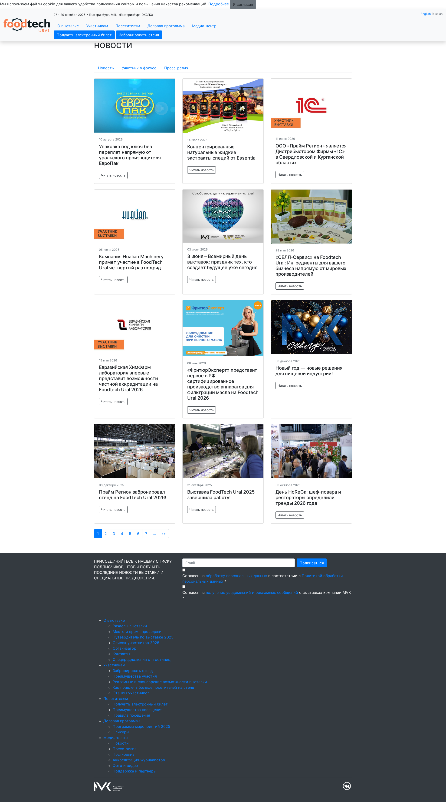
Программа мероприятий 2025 (141, 726)
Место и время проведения (138, 631)
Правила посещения (131, 715)
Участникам (97, 25)
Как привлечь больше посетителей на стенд (153, 687)
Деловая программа (166, 25)
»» (164, 533)
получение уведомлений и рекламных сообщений (252, 592)
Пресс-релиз (176, 68)
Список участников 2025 (136, 642)
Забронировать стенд (139, 35)
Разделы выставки (130, 626)
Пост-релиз (123, 754)
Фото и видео (125, 765)
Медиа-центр (204, 25)
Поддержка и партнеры (134, 771)
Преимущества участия (135, 676)
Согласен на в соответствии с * (262, 578)
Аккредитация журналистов (139, 760)
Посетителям (127, 25)
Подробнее (218, 4)
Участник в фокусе (139, 68)
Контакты (121, 654)
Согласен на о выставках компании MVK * (266, 595)
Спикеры (121, 732)
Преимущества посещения (137, 709)
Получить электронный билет (84, 35)
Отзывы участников (131, 693)
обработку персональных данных (236, 575)
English (426, 14)
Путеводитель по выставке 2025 (143, 637)
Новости (121, 743)
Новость (106, 68)
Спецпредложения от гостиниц (142, 659)
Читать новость (113, 175)
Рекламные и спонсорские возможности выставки (160, 681)
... (154, 533)
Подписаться (312, 563)
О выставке (68, 25)
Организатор (124, 648)
